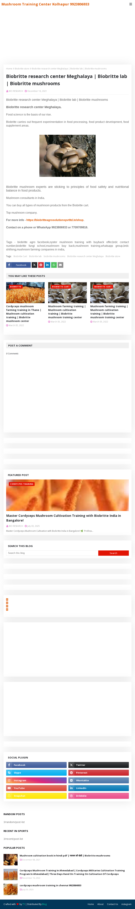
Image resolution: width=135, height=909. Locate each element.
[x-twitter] (98, 765)
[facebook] (36, 765)
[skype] (36, 773)
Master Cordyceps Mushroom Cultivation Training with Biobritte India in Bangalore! (63, 517)
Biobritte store (22, 68)
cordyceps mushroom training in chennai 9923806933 (50, 885)
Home (9, 68)
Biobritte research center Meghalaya (85, 256)
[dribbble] (98, 796)
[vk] (98, 780)
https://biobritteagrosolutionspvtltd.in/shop (54, 220)
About (100, 904)
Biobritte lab (35, 256)
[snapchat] (36, 796)
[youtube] (36, 788)
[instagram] (36, 780)
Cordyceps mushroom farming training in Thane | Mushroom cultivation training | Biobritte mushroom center (23, 314)
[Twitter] (34, 265)
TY (23, 904)
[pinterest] (98, 773)
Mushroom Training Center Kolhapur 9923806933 (45, 4)
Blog (44, 904)
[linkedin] (98, 788)
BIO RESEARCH (16, 91)
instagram (126, 904)
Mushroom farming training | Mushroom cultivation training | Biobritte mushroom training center (67, 312)
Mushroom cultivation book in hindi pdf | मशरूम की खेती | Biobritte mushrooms (65, 855)
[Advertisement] (67, 34)
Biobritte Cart (20, 256)
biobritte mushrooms (54, 256)
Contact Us (112, 904)
